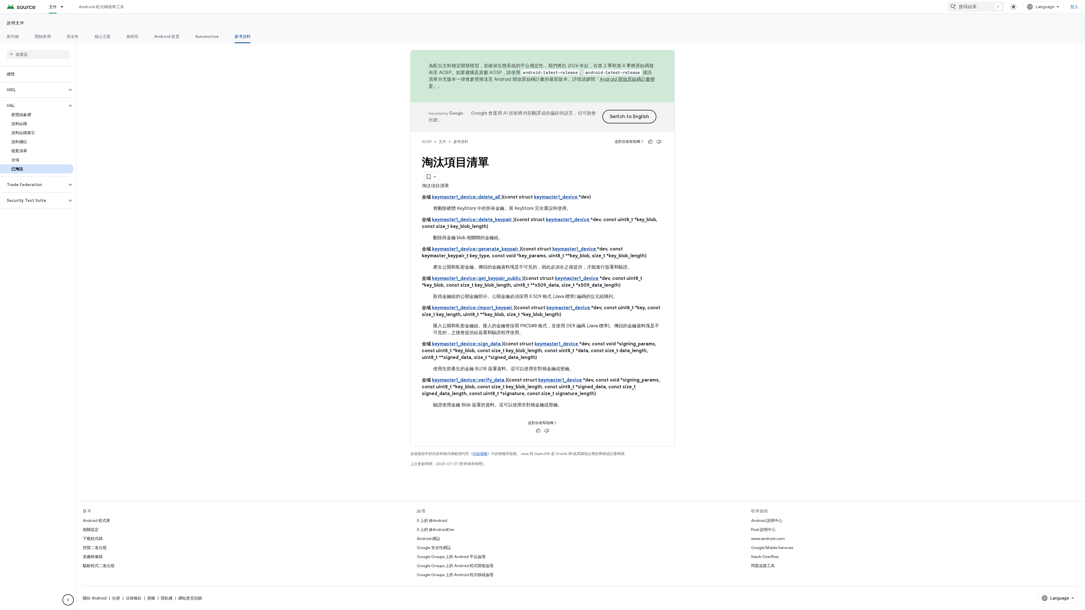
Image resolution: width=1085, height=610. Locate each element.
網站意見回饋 (190, 598)
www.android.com (768, 538)
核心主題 (103, 36)
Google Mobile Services (772, 547)
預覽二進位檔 (95, 547)
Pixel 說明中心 (763, 529)
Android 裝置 (166, 36)
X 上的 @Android (432, 520)
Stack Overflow (765, 556)
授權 (151, 598)
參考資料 (243, 36)
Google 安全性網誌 (434, 547)
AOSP (426, 141)
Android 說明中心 (766, 520)
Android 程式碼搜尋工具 (101, 6)
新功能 (13, 36)
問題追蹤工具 (763, 565)
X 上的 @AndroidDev (435, 529)
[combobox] (975, 7)
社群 (116, 598)
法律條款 (134, 598)
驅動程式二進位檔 (98, 565)
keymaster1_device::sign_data (467, 344)
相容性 (133, 36)
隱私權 (167, 598)
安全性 (73, 36)
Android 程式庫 (96, 520)
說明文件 (15, 22)
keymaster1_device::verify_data (468, 380)
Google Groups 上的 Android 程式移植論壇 (455, 574)
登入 (1074, 6)
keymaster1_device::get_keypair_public (477, 278)
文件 (53, 6)
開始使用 (43, 36)
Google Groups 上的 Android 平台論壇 (451, 556)
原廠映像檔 (93, 556)
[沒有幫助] (659, 142)
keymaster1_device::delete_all (466, 197)
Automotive (207, 36)
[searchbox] (38, 54)
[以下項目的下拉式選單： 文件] (64, 7)
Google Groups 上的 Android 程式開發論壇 (455, 565)
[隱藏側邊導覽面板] (68, 599)
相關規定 (91, 529)
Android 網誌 (428, 538)
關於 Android (95, 598)
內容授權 (480, 453)
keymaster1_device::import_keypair (473, 308)
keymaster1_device (556, 197)
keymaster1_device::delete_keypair (472, 220)
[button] (33, 89)
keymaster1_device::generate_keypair (476, 249)
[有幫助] (650, 142)
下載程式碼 (93, 538)
